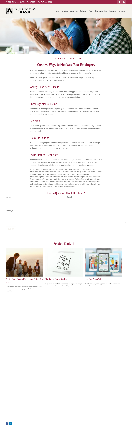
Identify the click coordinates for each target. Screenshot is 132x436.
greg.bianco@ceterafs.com (14, 420)
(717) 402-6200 (15, 414)
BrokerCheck (103, 412)
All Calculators (41, 433)
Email (69, 197)
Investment (40, 416)
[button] (57, 11)
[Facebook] (119, 2)
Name (8, 197)
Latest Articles (40, 429)
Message (9, 210)
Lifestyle (39, 426)
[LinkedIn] (124, 2)
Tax (37, 422)
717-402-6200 (46, 2)
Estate (38, 418)
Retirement (40, 413)
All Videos (39, 431)
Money (38, 424)
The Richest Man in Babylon (56, 279)
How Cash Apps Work (93, 279)
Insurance (39, 420)
